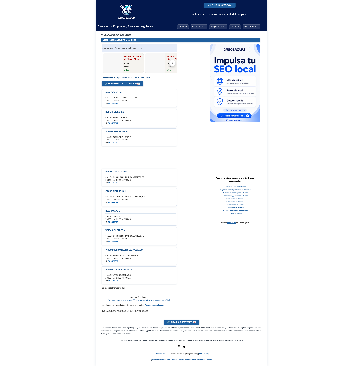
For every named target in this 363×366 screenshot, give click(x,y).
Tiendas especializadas (154, 305)
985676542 (113, 123)
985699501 (113, 143)
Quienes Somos (161, 354)
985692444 (113, 103)
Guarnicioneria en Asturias (235, 187)
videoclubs (231, 223)
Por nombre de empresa (118, 300)
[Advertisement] (139, 157)
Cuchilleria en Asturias (235, 208)
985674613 (113, 281)
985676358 (113, 241)
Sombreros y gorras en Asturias (235, 196)
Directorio (183, 26)
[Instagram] (179, 348)
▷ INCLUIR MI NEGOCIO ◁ (219, 5)
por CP (132, 300)
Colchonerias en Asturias (235, 205)
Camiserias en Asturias (235, 199)
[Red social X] (184, 348)
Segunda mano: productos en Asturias (235, 190)
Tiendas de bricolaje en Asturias (235, 193)
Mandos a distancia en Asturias (235, 211)
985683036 (113, 202)
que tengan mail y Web (160, 300)
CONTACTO (203, 354)
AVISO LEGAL (172, 360)
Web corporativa (251, 26)
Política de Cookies (204, 360)
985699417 (113, 222)
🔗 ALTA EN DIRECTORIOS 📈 (181, 322)
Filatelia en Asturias (235, 214)
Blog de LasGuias (218, 26)
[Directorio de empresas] (127, 21)
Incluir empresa (199, 26)
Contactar (235, 26)
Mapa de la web (158, 360)
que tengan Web (143, 300)
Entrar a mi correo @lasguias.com (183, 354)
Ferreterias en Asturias (235, 202)
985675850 (113, 261)
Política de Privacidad (187, 360)
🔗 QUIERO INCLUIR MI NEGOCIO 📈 (122, 83)
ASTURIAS (120, 40)
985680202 (113, 183)
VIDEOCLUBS (108, 40)
